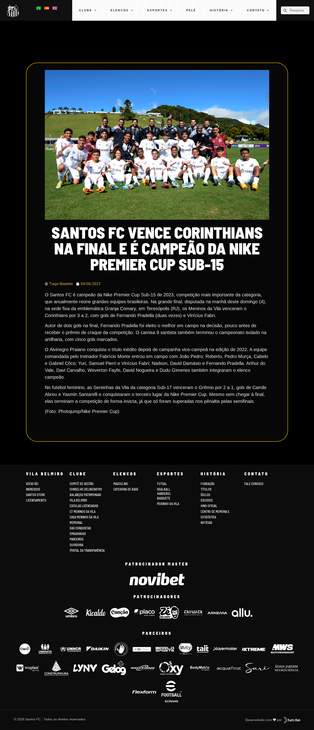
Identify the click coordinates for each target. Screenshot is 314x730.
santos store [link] (35, 495)
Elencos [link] (120, 10)
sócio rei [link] (32, 484)
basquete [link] (163, 498)
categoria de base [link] (126, 489)
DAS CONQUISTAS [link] (80, 528)
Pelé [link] (191, 10)
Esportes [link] (157, 10)
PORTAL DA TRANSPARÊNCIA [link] (87, 550)
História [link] (219, 10)
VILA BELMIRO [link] (78, 500)
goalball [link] (163, 489)
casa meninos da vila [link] (84, 517)
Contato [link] (256, 10)
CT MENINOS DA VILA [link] (82, 512)
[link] (14, 10)
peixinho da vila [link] (168, 504)
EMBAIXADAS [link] (78, 534)
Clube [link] (85, 10)
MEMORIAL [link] (76, 523)
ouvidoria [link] (76, 545)
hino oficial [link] (209, 506)
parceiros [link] (76, 539)
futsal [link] (162, 484)
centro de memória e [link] (215, 512)
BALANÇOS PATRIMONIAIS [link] (85, 495)
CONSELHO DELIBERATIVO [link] (86, 489)
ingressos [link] (33, 489)
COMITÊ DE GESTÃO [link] (82, 484)
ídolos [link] (205, 495)
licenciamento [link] (36, 500)
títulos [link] (206, 489)
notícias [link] (206, 523)
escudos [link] (207, 500)
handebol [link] (164, 494)
